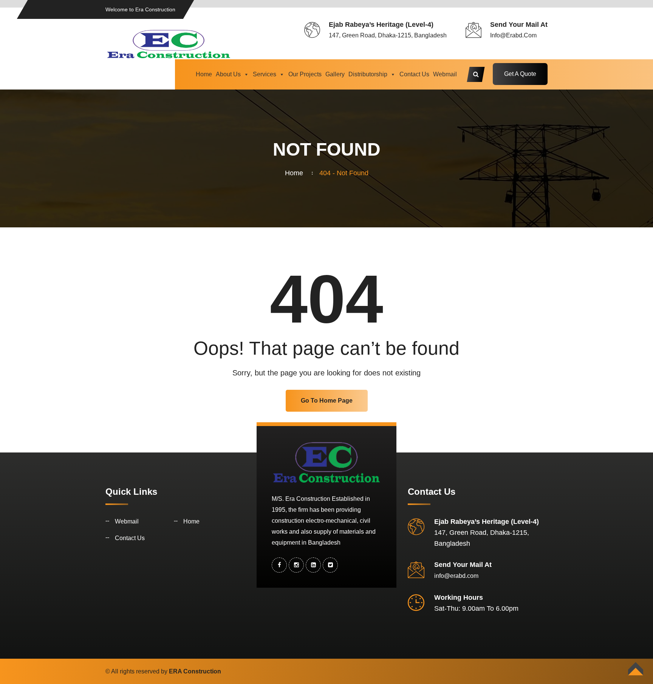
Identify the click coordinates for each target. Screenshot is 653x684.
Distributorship (367, 74)
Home (204, 74)
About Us (228, 74)
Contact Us (414, 74)
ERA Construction (195, 671)
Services (264, 74)
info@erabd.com (513, 35)
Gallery (335, 74)
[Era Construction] (168, 43)
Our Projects (305, 74)
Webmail (445, 74)
